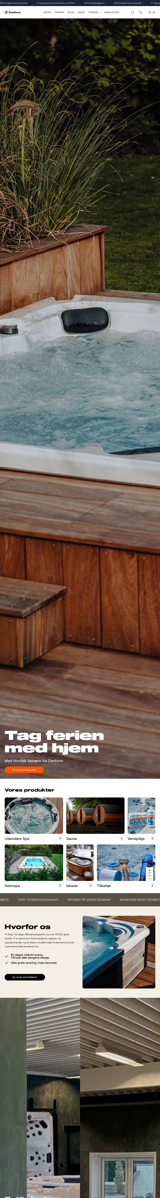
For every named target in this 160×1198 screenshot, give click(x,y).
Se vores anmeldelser (24, 977)
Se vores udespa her (24, 769)
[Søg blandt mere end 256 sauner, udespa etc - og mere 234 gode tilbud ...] (133, 12)
